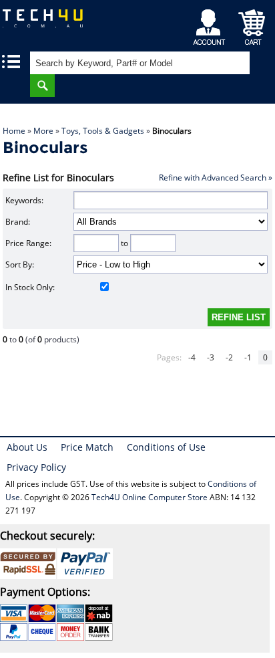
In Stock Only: (30, 287)
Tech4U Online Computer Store (149, 497)
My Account (211, 24)
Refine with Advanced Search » (215, 177)
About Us (27, 447)
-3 (210, 357)
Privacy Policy (36, 467)
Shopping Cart (252, 24)
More (43, 130)
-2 (229, 357)
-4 (192, 357)
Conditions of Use (166, 447)
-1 (248, 357)
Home (14, 130)
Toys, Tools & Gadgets (102, 130)
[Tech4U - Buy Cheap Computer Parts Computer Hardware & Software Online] (50, 23)
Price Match (87, 447)
